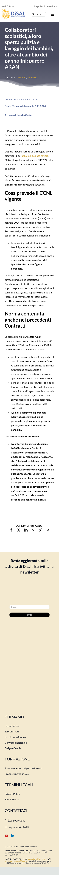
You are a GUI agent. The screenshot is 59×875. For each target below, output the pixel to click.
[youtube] (6, 835)
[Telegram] (40, 530)
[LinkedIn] (26, 530)
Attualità (21, 77)
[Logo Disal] (13, 10)
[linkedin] (12, 835)
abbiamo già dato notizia (35, 155)
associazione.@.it (16, 861)
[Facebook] (11, 530)
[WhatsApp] (33, 530)
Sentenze (32, 77)
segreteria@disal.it (36, 859)
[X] (18, 530)
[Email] (47, 530)
